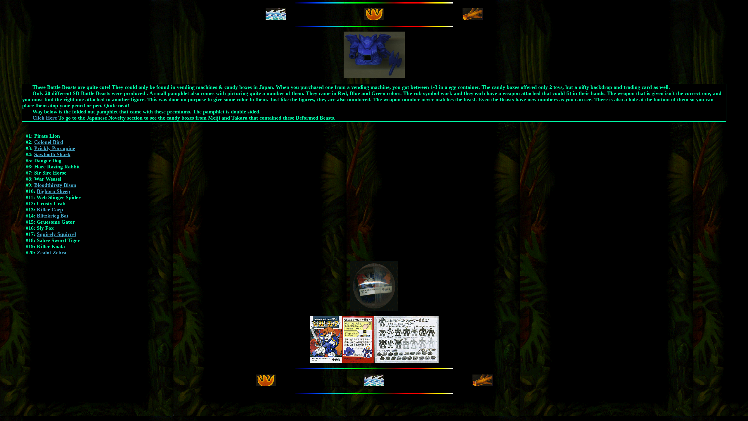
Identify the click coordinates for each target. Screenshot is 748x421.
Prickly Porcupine (54, 148)
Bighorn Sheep (53, 191)
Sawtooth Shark (52, 154)
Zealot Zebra (51, 253)
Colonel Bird (48, 142)
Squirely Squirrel (56, 234)
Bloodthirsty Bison (55, 185)
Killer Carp (50, 210)
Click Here (44, 118)
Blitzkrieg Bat (52, 216)
